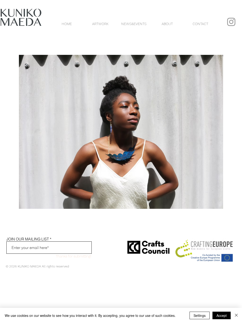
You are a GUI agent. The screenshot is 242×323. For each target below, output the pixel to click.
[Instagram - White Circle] (222, 11)
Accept (221, 315)
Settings (200, 315)
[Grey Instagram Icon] (231, 21)
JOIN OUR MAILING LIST (27, 239)
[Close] (236, 315)
